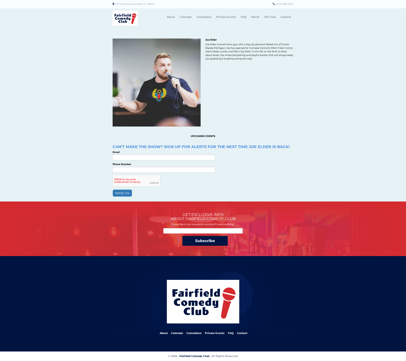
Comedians (204, 17)
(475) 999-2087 (284, 4)
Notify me (122, 193)
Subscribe (205, 240)
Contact (286, 17)
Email (116, 152)
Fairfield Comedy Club (194, 356)
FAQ (243, 17)
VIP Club (270, 17)
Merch (255, 17)
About (171, 17)
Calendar (186, 17)
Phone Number (122, 164)
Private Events (226, 17)
